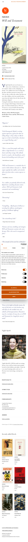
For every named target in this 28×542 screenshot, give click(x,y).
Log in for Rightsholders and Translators (10, 527)
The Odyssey (4, 515)
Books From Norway (18, 1)
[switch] (25, 274)
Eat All (16, 488)
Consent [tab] (5, 247)
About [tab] (23, 247)
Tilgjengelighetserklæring (7, 530)
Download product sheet (9, 75)
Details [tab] (14, 247)
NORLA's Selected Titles (9, 78)
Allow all (14, 287)
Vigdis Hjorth (5, 17)
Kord (15, 536)
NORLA (8, 535)
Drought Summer (5, 461)
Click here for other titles (7, 393)
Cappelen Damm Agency (18, 424)
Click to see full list (6, 419)
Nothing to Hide (17, 515)
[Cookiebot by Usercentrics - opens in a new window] (21, 244)
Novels (3, 65)
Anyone (17, 536)
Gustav (3, 487)
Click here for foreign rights (7, 383)
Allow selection (14, 292)
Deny (14, 296)
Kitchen (16, 462)
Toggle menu (3, 2)
